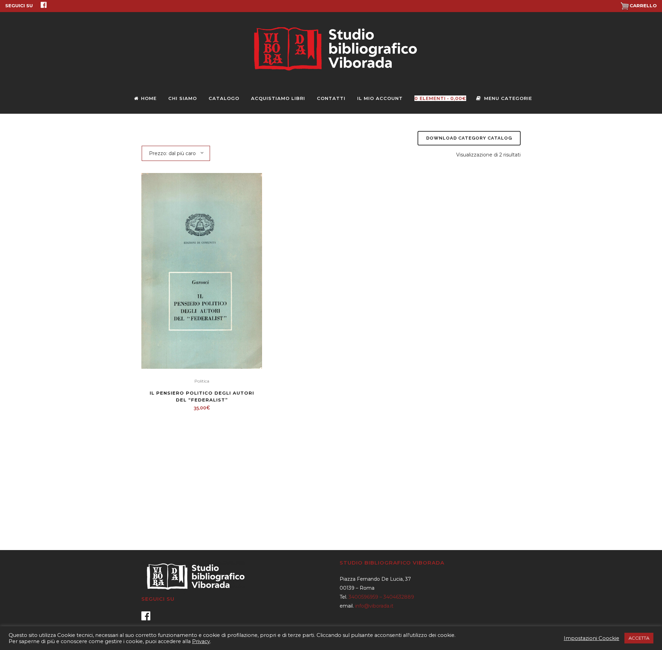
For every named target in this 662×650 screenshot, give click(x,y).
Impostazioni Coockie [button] (591, 638)
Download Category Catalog (469, 138)
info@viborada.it (374, 606)
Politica (201, 381)
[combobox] (175, 153)
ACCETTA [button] (639, 638)
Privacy (201, 641)
